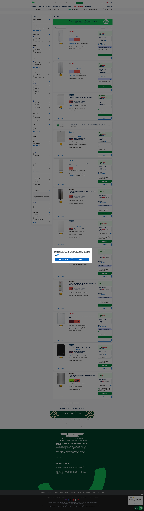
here (58, 253)
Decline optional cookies (63, 259)
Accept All (81, 259)
